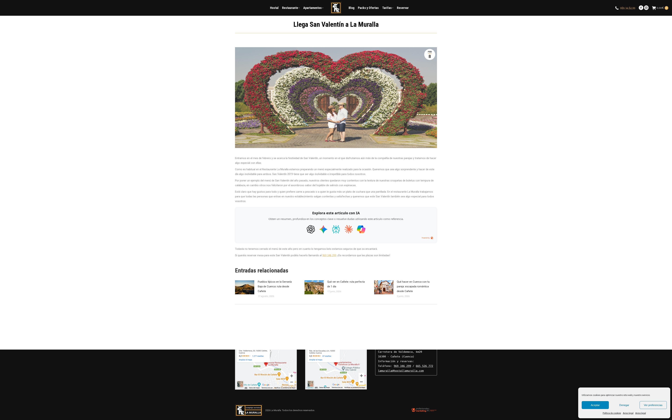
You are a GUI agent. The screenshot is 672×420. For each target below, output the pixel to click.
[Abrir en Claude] (349, 229)
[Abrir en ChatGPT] (311, 229)
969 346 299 (329, 255)
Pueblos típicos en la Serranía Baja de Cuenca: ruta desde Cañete (275, 286)
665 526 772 (424, 366)
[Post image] (244, 287)
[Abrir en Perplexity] (336, 229)
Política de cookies (612, 413)
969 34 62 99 (627, 7)
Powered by (426, 238)
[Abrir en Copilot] (361, 229)
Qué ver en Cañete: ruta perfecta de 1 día (346, 284)
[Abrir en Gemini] (323, 229)
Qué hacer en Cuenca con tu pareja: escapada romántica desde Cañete (413, 286)
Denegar (624, 405)
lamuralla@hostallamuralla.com (401, 370)
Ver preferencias (653, 405)
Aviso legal (628, 413)
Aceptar (595, 405)
